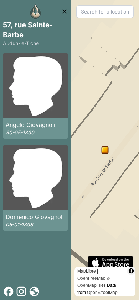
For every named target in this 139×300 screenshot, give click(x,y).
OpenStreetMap (102, 292)
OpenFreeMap (91, 278)
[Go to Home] (35, 11)
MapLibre (86, 271)
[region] (105, 150)
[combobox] (105, 12)
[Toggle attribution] (131, 271)
